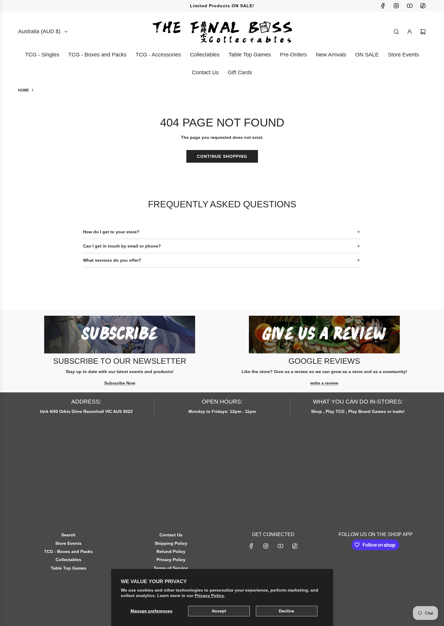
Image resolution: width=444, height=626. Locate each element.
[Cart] (423, 31)
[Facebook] (383, 6)
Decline (286, 610)
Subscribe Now (119, 383)
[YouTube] (409, 6)
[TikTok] (423, 6)
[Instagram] (396, 6)
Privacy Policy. (210, 595)
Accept (219, 610)
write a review (324, 383)
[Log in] (409, 31)
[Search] (396, 31)
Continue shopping (222, 156)
